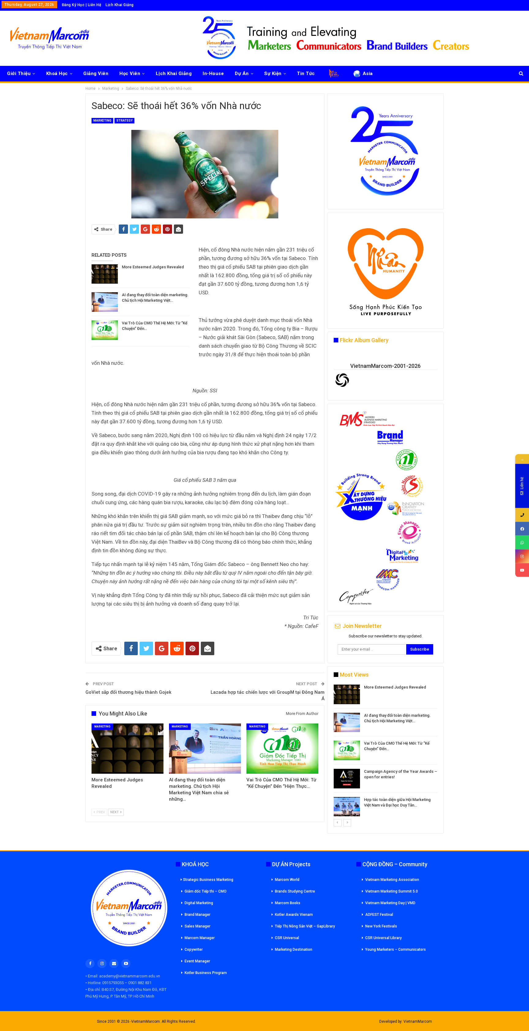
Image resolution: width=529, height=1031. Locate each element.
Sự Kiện (273, 73)
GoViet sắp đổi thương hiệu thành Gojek (128, 692)
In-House (213, 73)
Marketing (102, 120)
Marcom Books (287, 903)
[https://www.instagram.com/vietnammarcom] (522, 556)
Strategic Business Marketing (208, 880)
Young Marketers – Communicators (395, 949)
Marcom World (287, 880)
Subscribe (419, 649)
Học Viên (129, 73)
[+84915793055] (522, 515)
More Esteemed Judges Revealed (153, 267)
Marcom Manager (200, 938)
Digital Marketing (199, 903)
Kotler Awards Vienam (294, 914)
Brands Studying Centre (295, 891)
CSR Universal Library (383, 938)
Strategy (124, 120)
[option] (385, 751)
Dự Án (242, 73)
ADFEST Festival (379, 914)
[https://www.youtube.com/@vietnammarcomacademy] (522, 570)
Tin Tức (306, 73)
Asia (368, 73)
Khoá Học (57, 73)
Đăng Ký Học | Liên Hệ (81, 5)
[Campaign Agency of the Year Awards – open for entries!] (347, 778)
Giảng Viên (95, 73)
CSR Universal (287, 938)
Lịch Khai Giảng (120, 5)
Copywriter (194, 949)
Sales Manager (197, 926)
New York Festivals (381, 926)
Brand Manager (197, 914)
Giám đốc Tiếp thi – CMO (206, 891)
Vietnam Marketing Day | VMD (390, 903)
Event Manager (197, 961)
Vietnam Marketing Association (392, 880)
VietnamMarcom (417, 1021)
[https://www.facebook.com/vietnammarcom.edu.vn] (522, 529)
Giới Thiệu (19, 73)
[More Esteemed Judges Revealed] (105, 274)
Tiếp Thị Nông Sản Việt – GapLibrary (305, 926)
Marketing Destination (293, 949)
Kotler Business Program (206, 973)
